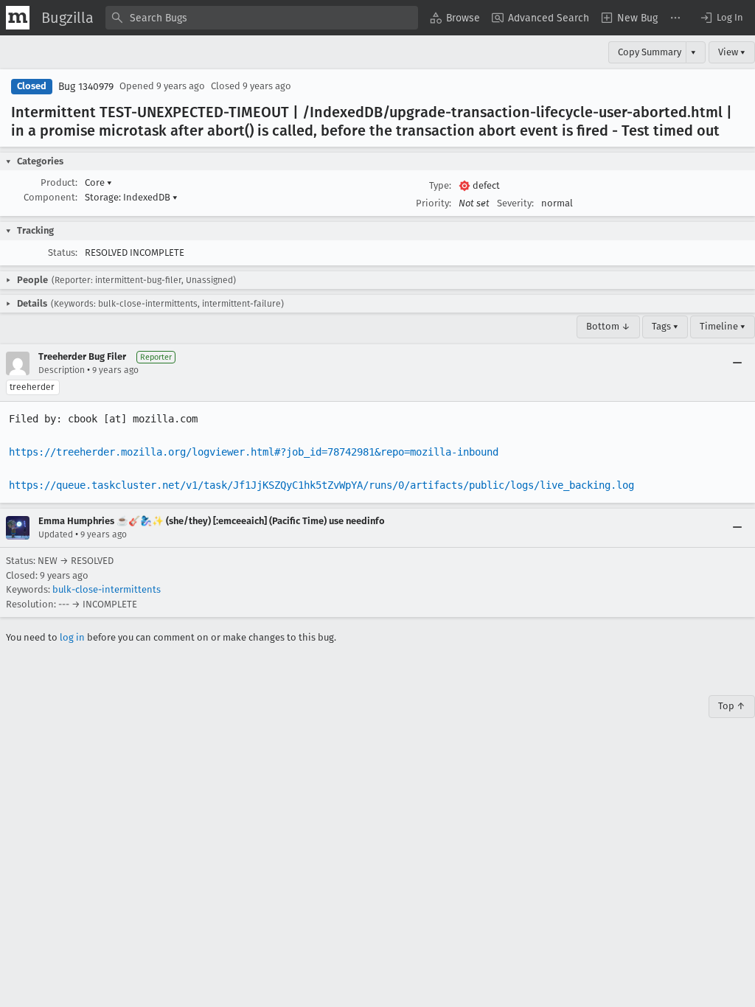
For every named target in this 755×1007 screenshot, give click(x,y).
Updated (55, 534)
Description (61, 370)
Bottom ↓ (608, 326)
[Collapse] (737, 363)
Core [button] (98, 182)
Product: (59, 182)
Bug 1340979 (86, 86)
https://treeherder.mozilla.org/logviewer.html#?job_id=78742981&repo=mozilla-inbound (253, 452)
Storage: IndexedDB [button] (131, 197)
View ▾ (731, 52)
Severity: (515, 203)
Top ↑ (731, 705)
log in (72, 637)
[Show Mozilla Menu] (17, 17)
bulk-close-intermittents (106, 589)
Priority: (433, 203)
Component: (50, 197)
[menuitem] (455, 17)
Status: (62, 252)
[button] (721, 17)
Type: (440, 185)
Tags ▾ (665, 326)
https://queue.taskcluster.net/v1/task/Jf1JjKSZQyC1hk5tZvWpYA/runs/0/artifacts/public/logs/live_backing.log (321, 485)
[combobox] (261, 17)
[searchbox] (261, 17)
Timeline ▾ (722, 326)
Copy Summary (649, 52)
